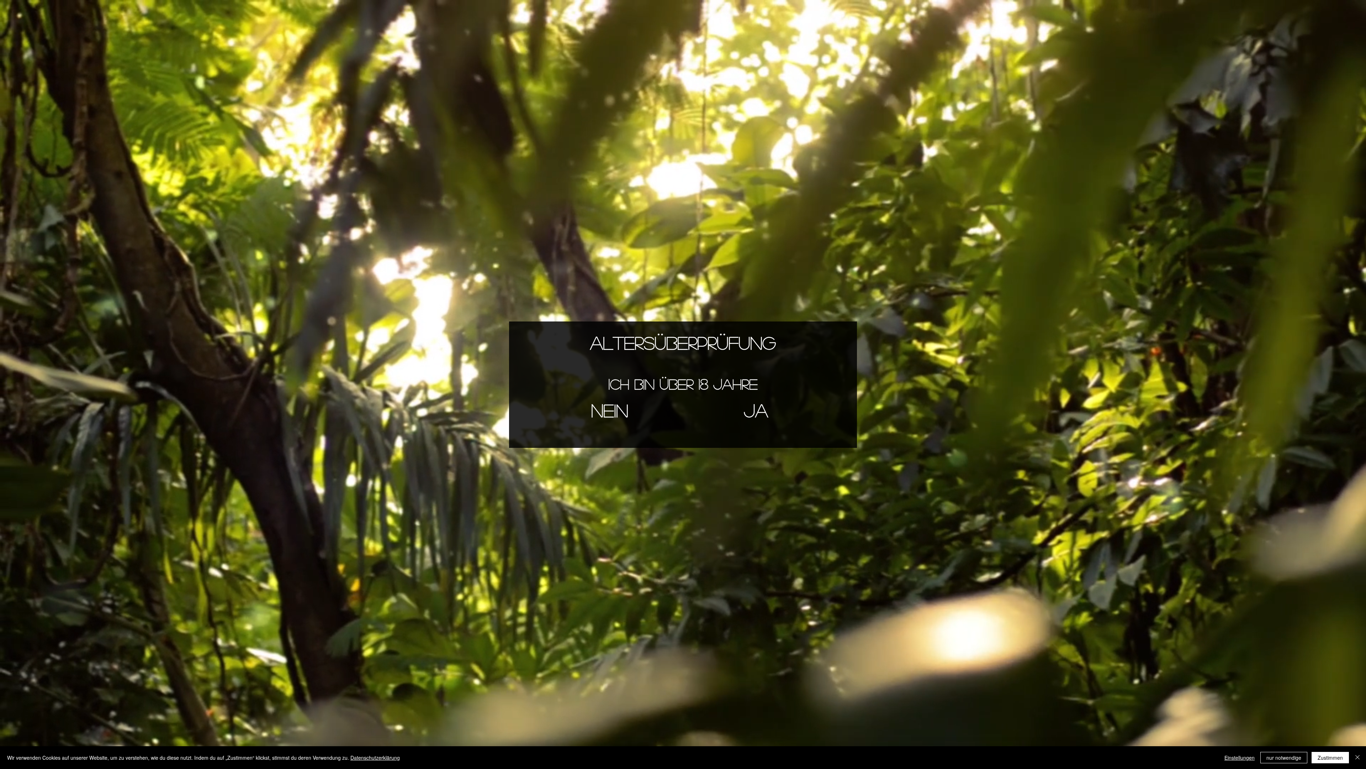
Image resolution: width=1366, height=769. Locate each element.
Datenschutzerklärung (375, 757)
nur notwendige (1283, 757)
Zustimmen (1330, 757)
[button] (609, 410)
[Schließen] (1357, 757)
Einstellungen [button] (1239, 757)
